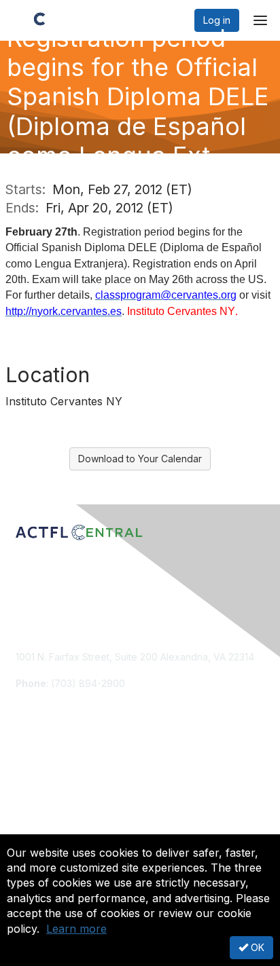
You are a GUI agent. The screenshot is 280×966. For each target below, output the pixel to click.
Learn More (41, 799)
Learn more (76, 928)
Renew (31, 786)
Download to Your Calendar (140, 458)
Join (25, 773)
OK (256, 947)
